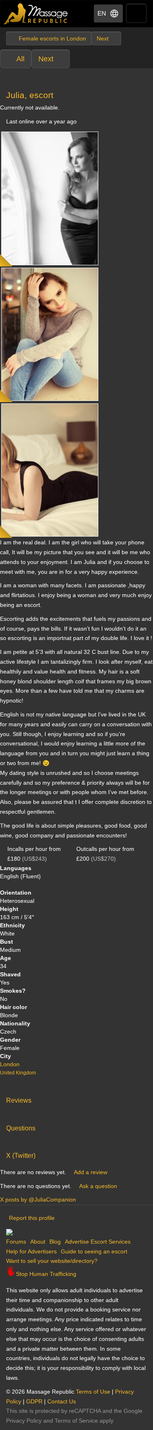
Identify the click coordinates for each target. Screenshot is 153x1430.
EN (102, 13)
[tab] (76, 1098)
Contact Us (61, 1401)
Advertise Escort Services (98, 1241)
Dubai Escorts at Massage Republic (36, 13)
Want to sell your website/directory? (52, 1261)
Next (45, 59)
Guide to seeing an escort (94, 1251)
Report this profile (32, 1218)
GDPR (34, 1401)
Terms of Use (93, 1391)
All (20, 59)
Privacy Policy (24, 1420)
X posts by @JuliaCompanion (38, 1199)
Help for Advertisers (31, 1251)
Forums (16, 1241)
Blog (55, 1241)
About (37, 1241)
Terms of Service (76, 1420)
